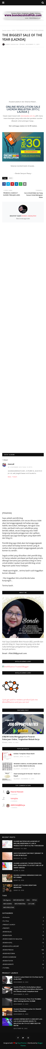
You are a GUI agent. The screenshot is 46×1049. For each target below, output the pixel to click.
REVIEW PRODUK (23, 950)
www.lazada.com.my (28, 116)
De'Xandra (23, 917)
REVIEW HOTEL (23, 943)
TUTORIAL (23, 968)
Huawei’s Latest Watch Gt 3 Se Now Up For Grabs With (28, 978)
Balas (9, 477)
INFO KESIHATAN (18, 900)
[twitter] (23, 1038)
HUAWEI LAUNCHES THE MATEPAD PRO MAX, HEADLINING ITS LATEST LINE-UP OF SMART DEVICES (28, 865)
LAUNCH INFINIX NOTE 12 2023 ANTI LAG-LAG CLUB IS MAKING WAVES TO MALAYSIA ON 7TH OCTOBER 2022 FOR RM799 (28, 1022)
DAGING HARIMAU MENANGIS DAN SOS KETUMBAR (28, 876)
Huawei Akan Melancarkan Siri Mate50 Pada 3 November (27, 1010)
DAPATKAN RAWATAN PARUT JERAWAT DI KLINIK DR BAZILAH (28, 854)
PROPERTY (23, 928)
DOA (28, 900)
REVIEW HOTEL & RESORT (23, 946)
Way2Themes (21, 1043)
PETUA (34, 900)
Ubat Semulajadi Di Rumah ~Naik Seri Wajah (27, 775)
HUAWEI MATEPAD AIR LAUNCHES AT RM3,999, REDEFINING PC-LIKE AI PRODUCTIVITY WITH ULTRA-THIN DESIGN (29, 843)
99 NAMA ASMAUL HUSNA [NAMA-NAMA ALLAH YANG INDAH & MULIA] (28, 765)
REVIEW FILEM (23, 935)
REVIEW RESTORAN (23, 953)
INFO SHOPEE (7, 904)
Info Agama (6, 900)
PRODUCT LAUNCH (23, 925)
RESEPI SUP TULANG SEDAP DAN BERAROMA (25, 886)
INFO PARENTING (20, 904)
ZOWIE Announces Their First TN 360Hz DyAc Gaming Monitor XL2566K (27, 1000)
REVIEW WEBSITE (23, 964)
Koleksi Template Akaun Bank (24, 754)
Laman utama (6, 30)
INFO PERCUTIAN (8, 907)
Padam (14, 477)
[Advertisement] (23, 72)
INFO (13, 30)
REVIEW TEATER (23, 961)
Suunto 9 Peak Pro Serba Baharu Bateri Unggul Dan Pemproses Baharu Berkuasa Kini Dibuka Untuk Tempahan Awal (28, 989)
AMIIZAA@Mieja (18, 805)
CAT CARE (31, 904)
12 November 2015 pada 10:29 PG (20, 467)
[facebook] (18, 1038)
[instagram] (28, 1038)
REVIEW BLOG (23, 932)
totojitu (14, 798)
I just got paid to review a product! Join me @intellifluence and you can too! (20, 700)
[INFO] (23, 724)
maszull (11, 464)
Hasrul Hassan (17, 792)
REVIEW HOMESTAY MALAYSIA (23, 939)
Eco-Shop (23, 921)
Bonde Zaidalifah (12, 44)
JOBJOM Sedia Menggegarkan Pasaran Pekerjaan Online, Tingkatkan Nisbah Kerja (20, 738)
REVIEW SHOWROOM (23, 957)
